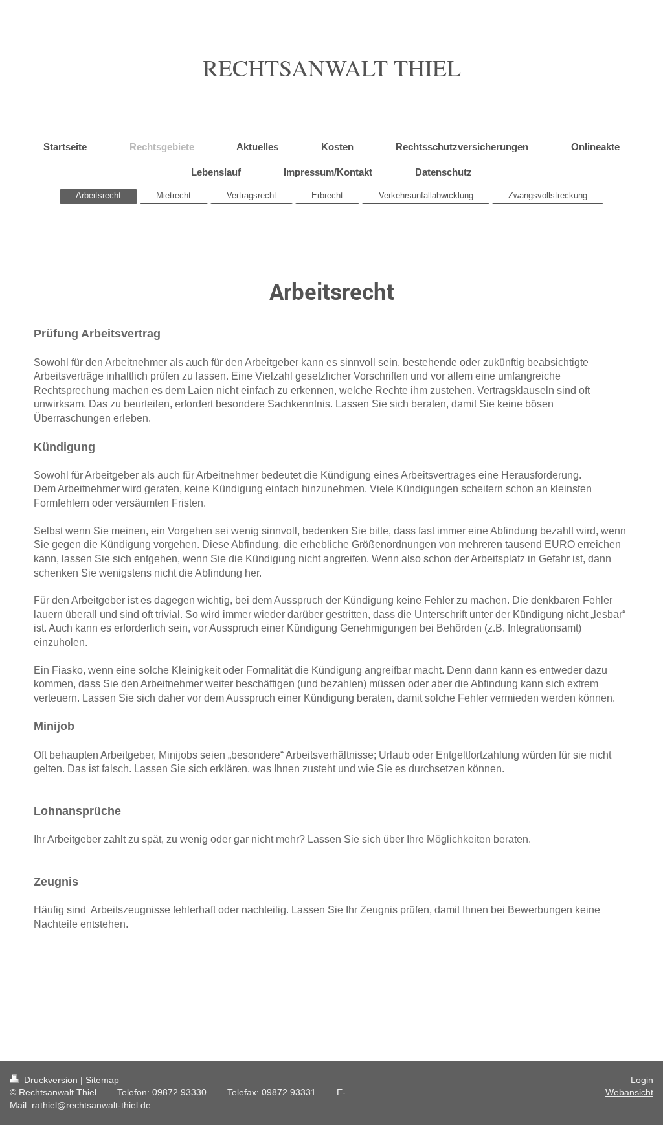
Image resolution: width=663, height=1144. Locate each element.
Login (642, 1080)
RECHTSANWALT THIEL (332, 67)
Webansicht (629, 1092)
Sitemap (102, 1080)
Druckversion (50, 1080)
